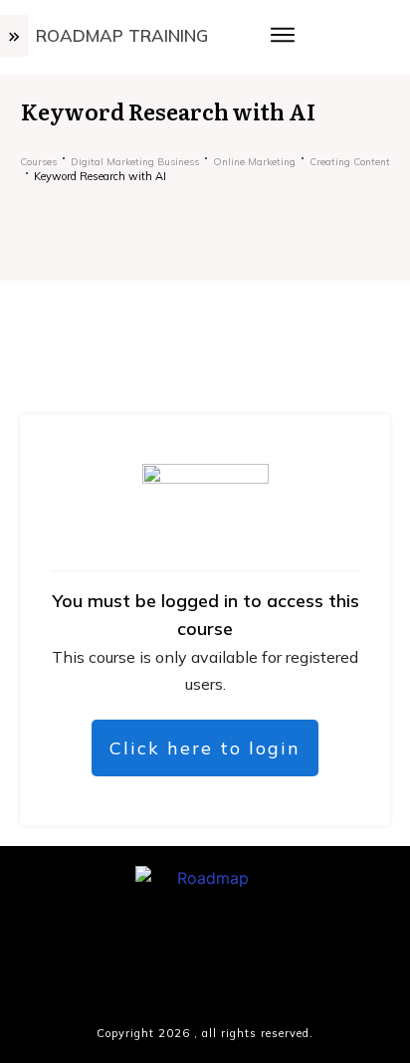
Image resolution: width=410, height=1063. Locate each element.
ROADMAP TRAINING (122, 35)
